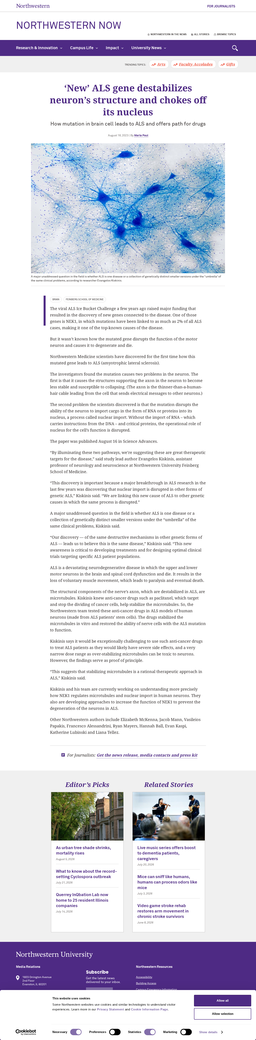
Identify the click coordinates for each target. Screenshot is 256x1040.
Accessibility (144, 977)
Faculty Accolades (196, 64)
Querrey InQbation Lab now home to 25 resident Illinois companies (82, 900)
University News (146, 48)
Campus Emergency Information (156, 989)
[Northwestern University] (128, 954)
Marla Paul (141, 135)
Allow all (223, 1000)
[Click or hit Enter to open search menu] (235, 48)
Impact (113, 48)
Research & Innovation (37, 48)
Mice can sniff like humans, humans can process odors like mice (167, 882)
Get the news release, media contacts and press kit (147, 755)
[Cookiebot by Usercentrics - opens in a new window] (25, 1032)
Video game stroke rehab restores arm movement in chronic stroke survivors (163, 911)
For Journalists (221, 6)
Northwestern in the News (169, 34)
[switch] (115, 1032)
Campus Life (82, 48)
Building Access (146, 983)
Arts (161, 64)
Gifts (230, 64)
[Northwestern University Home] (33, 6)
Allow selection (222, 1013)
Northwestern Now (68, 26)
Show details (208, 1032)
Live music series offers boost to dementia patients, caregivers (166, 853)
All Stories (201, 34)
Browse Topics (226, 34)
